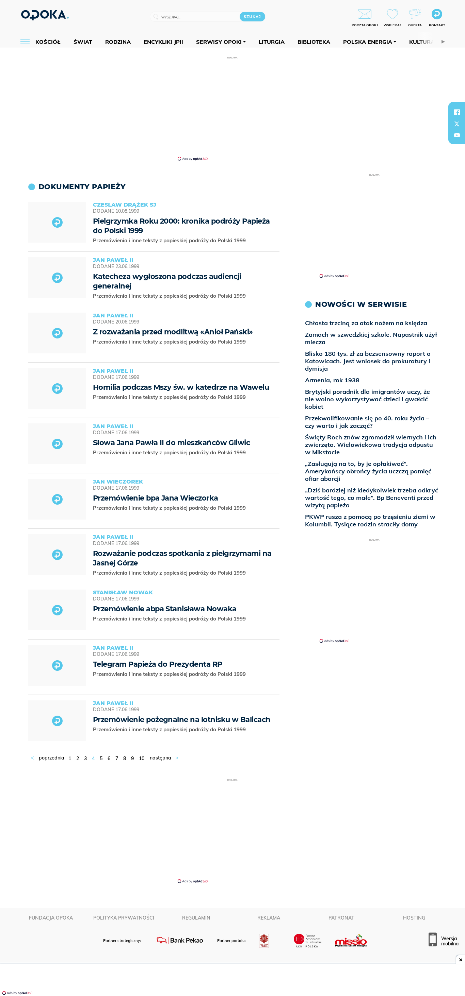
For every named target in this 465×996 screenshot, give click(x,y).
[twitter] (456, 123)
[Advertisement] (232, 108)
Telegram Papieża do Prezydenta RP (157, 664)
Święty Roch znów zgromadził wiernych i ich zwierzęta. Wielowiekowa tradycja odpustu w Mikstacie (370, 444)
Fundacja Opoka (51, 918)
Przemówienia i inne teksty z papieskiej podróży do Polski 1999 (170, 240)
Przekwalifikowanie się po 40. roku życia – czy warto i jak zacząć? (367, 422)
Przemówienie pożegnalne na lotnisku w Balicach (182, 719)
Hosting (414, 918)
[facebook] (456, 112)
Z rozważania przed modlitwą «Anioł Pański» (173, 332)
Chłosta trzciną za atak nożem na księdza (366, 323)
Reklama (268, 918)
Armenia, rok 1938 (332, 380)
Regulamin (196, 918)
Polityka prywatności (123, 918)
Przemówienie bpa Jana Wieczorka (155, 498)
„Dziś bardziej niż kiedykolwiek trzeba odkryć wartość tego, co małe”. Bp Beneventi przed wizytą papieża (371, 497)
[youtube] (456, 135)
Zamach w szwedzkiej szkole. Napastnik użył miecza (371, 338)
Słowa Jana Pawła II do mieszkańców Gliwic (171, 442)
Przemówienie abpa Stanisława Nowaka (164, 609)
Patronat (341, 918)
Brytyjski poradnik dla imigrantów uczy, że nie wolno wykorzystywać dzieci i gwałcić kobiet (367, 399)
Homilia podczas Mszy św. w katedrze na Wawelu (181, 387)
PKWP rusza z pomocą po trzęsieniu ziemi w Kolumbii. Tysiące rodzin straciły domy (370, 520)
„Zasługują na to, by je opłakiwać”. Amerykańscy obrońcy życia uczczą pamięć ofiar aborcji (368, 471)
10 (141, 758)
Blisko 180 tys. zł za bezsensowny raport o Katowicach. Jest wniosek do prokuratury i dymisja (368, 361)
